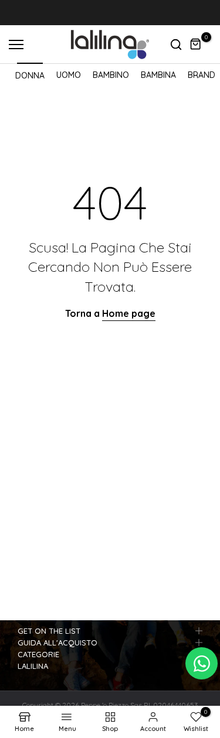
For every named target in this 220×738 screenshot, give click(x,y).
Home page (128, 313)
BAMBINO (111, 75)
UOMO (68, 75)
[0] (195, 44)
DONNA (30, 75)
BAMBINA (158, 75)
